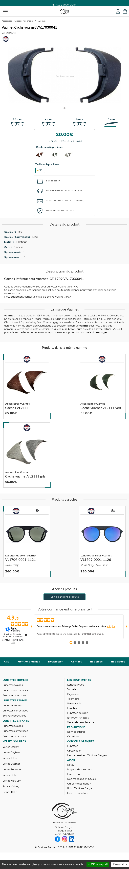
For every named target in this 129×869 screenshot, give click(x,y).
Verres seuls (74, 703)
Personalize (120, 864)
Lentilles (72, 708)
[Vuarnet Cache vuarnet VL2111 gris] (26, 455)
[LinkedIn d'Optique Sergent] (71, 839)
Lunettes (72, 745)
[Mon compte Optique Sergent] (118, 11)
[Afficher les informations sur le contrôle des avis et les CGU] (26, 635)
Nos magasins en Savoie (81, 778)
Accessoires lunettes (24, 21)
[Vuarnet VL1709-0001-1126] (102, 541)
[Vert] (57, 154)
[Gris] (71, 154)
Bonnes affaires (76, 731)
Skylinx (45, 329)
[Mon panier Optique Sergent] (124, 11)
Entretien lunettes (78, 717)
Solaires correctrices (14, 695)
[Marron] (43, 154)
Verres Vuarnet (11, 763)
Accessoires (7, 21)
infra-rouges (100, 332)
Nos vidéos (118, 661)
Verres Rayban (11, 752)
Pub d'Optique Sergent (81, 788)
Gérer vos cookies (77, 793)
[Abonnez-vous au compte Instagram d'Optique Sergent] (64, 839)
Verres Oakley (11, 746)
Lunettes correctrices (15, 690)
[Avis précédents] (31, 626)
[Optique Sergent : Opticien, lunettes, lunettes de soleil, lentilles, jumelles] (64, 11)
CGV (6, 661)
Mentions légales (29, 661)
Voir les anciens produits (65, 596)
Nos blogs (96, 661)
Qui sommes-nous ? (79, 783)
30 (40, 170)
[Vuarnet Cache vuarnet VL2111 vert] (102, 386)
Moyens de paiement (79, 769)
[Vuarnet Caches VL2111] (26, 386)
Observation (74, 750)
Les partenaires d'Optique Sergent (87, 755)
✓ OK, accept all (98, 864)
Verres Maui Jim (12, 780)
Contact (76, 661)
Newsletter (55, 661)
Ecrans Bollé (10, 792)
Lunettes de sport (77, 712)
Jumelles (72, 689)
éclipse (107, 329)
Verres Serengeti (12, 769)
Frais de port (74, 774)
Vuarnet (42, 21)
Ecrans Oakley (11, 786)
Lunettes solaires (13, 685)
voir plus (111, 626)
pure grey (82, 329)
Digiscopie (73, 694)
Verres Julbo (10, 758)
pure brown (69, 329)
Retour (71, 764)
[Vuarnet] (27, 359)
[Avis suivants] (126, 626)
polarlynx (97, 329)
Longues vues (75, 684)
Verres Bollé (10, 775)
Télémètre (73, 698)
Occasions (73, 736)
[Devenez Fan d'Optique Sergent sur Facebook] (57, 839)
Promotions (76, 727)
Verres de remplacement (82, 722)
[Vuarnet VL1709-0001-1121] (26, 541)
